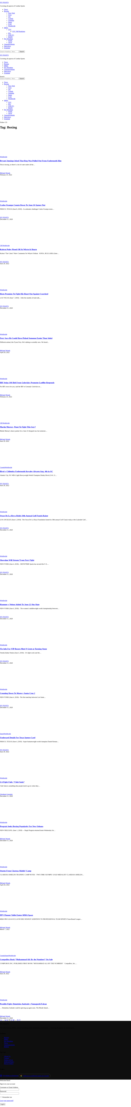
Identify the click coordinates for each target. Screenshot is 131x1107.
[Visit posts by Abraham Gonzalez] (2, 792)
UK (1, 245)
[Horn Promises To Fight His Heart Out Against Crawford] (21, 288)
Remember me (7, 1097)
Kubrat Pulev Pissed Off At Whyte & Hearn (18, 249)
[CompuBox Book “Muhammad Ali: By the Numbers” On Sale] (21, 954)
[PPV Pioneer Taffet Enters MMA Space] (21, 909)
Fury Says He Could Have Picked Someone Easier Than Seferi (26, 338)
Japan (2, 734)
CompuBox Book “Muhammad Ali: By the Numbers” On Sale (26, 959)
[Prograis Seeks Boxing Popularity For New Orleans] (21, 820)
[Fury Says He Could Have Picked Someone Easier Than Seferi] (21, 332)
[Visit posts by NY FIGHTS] (2, 215)
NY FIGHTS (4, 2)
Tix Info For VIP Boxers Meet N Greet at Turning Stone (23, 649)
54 (5, 1020)
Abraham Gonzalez (6, 794)
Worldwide (3, 157)
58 (13, 1020)
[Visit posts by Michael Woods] (2, 171)
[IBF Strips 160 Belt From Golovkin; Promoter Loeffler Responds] (21, 377)
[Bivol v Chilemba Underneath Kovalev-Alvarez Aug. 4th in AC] (21, 465)
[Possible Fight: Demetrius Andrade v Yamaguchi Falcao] (21, 998)
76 (17, 1020)
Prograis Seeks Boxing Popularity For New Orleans (21, 826)
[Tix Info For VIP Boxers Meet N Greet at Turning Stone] (21, 643)
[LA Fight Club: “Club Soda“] (21, 776)
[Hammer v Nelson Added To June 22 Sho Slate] (21, 599)
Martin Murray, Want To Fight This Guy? (18, 427)
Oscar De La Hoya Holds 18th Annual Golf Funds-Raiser (24, 516)
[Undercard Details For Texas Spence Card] (21, 732)
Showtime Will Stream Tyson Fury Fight (17, 560)
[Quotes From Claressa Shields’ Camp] (21, 865)
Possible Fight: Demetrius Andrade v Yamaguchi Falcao (23, 1004)
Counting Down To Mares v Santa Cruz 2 (17, 693)
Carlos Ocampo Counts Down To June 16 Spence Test (22, 205)
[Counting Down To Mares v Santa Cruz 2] (21, 687)
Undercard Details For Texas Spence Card (17, 738)
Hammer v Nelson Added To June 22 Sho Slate (19, 604)
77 (19, 1020)
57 (11, 1020)
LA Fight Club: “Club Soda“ (12, 782)
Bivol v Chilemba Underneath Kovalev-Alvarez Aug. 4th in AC (26, 471)
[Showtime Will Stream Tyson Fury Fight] (21, 554)
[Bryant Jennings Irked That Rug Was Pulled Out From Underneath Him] (21, 155)
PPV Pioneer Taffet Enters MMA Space (16, 915)
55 (7, 1020)
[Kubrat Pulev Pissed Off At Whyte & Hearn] (21, 244)
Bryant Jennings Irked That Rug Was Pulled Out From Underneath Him (30, 161)
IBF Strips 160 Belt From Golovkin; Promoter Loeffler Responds (27, 383)
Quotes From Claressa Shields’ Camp (15, 871)
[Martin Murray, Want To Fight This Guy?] (21, 421)
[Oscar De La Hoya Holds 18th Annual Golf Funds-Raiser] (21, 510)
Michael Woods (5, 173)
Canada (2, 467)
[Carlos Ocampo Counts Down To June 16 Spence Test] (21, 199)
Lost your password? (7, 1100)
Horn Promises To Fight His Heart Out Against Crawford (24, 294)
